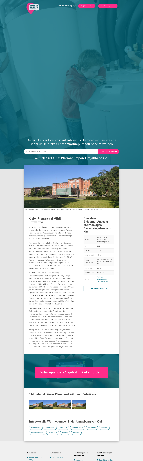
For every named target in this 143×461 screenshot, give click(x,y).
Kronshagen (35, 428)
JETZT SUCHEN (108, 151)
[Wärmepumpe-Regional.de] (32, 8)
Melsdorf (63, 428)
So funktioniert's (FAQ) (67, 6)
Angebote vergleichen (107, 6)
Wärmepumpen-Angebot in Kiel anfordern (71, 372)
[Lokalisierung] (26, 151)
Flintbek (76, 433)
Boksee (65, 433)
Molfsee (104, 428)
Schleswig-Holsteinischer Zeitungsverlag (102, 279)
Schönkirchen (77, 428)
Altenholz (92, 428)
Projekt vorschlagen (99, 288)
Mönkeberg (50, 428)
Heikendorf (52, 433)
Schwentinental (37, 433)
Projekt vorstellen (86, 6)
